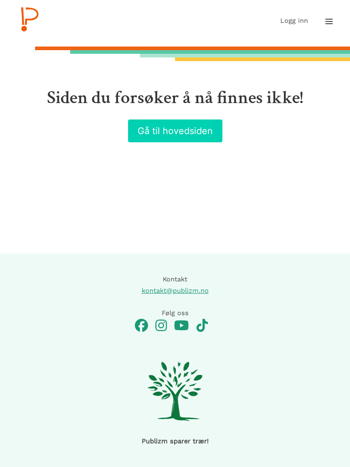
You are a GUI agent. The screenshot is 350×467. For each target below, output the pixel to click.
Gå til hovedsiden (175, 130)
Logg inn (294, 20)
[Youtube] (181, 326)
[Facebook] (141, 326)
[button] (329, 21)
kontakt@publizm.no (175, 290)
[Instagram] (161, 326)
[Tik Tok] (202, 326)
